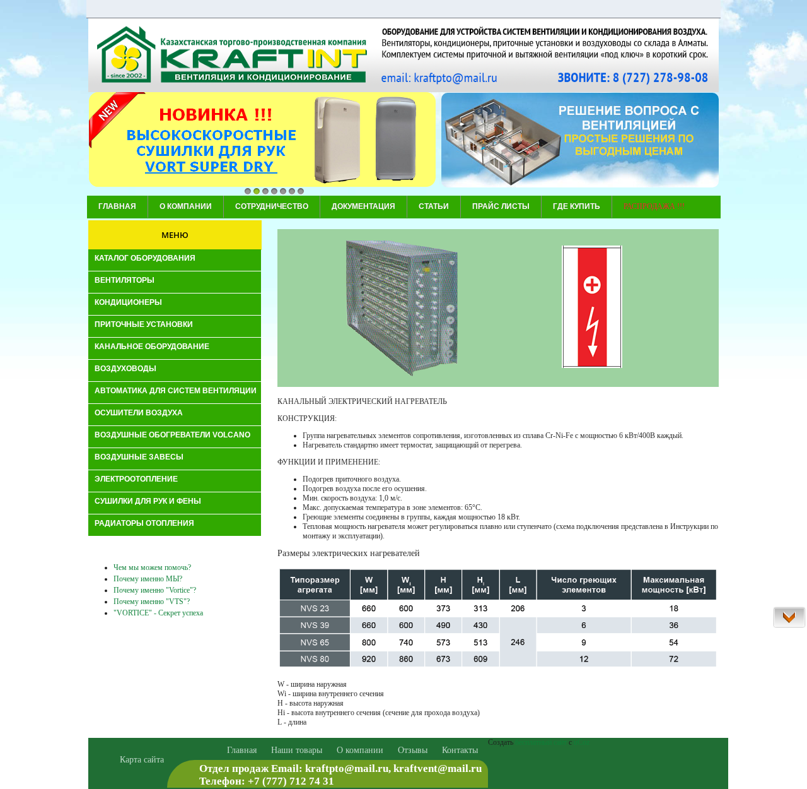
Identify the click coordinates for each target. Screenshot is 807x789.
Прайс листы (501, 206)
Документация (363, 206)
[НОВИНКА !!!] (262, 140)
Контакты (460, 750)
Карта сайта (142, 759)
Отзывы (412, 750)
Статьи (434, 206)
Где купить (576, 206)
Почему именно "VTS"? (151, 601)
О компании (186, 206)
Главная (117, 206)
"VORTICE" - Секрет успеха (158, 612)
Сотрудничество (271, 206)
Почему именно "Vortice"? (154, 590)
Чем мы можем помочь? (152, 567)
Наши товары (296, 750)
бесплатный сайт (541, 742)
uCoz (581, 742)
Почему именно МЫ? (147, 578)
